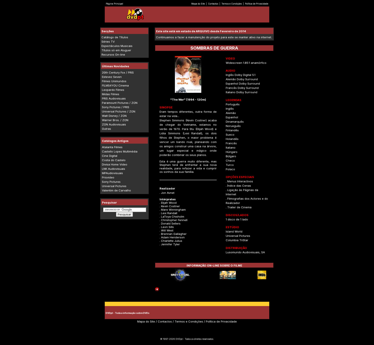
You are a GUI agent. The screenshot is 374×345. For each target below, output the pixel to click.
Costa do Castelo (114, 160)
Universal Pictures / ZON (118, 111)
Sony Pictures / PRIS (115, 107)
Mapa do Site (198, 3)
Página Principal (114, 3)
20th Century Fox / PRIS (118, 72)
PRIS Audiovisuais (114, 98)
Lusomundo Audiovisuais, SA (245, 252)
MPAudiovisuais (112, 173)
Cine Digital (109, 155)
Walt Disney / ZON (114, 115)
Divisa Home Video (114, 164)
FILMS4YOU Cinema (115, 85)
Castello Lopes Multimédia (119, 151)
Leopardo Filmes (113, 89)
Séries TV (108, 41)
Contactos (213, 3)
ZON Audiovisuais (114, 124)
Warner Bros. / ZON (115, 120)
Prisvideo (108, 177)
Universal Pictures (114, 186)
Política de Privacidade (256, 3)
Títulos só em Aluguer (116, 50)
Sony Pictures (111, 181)
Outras (106, 128)
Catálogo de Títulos (115, 37)
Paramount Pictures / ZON (119, 102)
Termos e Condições (231, 3)
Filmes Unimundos (114, 81)
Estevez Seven (112, 77)
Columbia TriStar (237, 240)
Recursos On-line (113, 54)
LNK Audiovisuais (113, 168)
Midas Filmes (110, 94)
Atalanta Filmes (112, 147)
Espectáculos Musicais (117, 46)
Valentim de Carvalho (116, 190)
